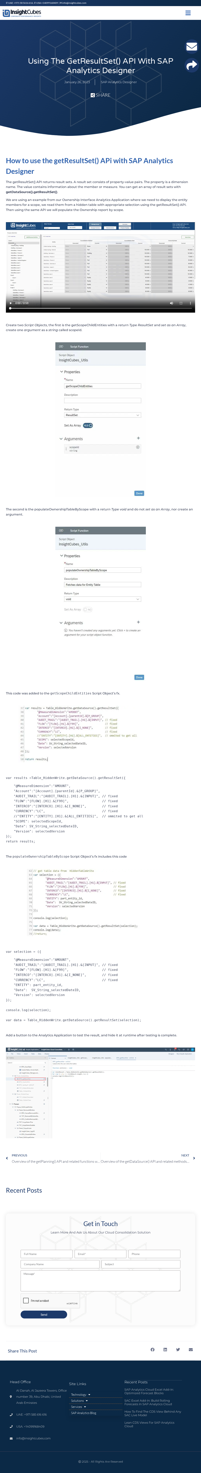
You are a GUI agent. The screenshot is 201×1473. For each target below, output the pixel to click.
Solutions (77, 1401)
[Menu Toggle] (188, 13)
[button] (152, 1349)
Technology (78, 1395)
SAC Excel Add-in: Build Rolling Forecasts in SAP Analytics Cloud (148, 1402)
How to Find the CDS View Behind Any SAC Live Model (152, 1413)
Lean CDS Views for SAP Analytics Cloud (149, 1424)
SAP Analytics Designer (119, 82)
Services (76, 1407)
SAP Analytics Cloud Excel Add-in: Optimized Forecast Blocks (149, 1391)
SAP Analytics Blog (83, 1413)
